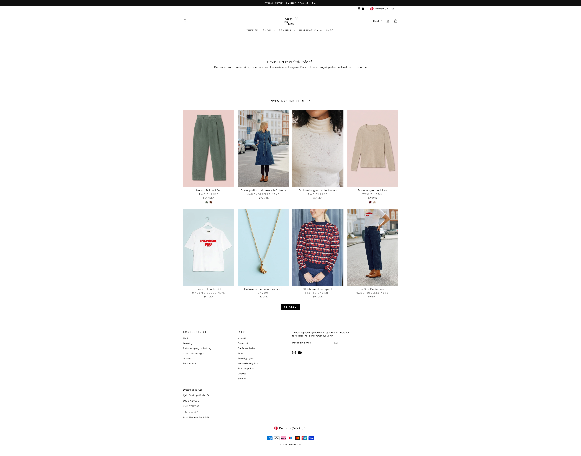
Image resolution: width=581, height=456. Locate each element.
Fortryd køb (189, 363)
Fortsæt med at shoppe (352, 67)
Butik (240, 353)
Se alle (290, 306)
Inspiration (309, 30)
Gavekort (188, 358)
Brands (285, 30)
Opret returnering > (193, 353)
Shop (267, 30)
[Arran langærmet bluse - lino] (374, 202)
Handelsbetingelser (248, 363)
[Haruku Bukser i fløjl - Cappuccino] (210, 202)
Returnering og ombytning (197, 348)
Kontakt (187, 338)
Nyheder (251, 30)
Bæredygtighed (246, 358)
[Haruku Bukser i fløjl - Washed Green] (206, 202)
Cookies (242, 373)
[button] (377, 20)
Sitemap (242, 378)
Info (330, 30)
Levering (187, 343)
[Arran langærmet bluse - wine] (370, 202)
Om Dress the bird (247, 348)
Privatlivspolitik (246, 368)
